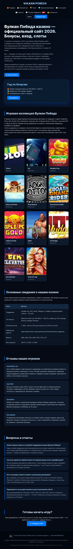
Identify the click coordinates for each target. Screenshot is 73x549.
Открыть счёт (40, 16)
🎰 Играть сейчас (11, 75)
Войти (30, 16)
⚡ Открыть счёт (36, 523)
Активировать (13, 98)
